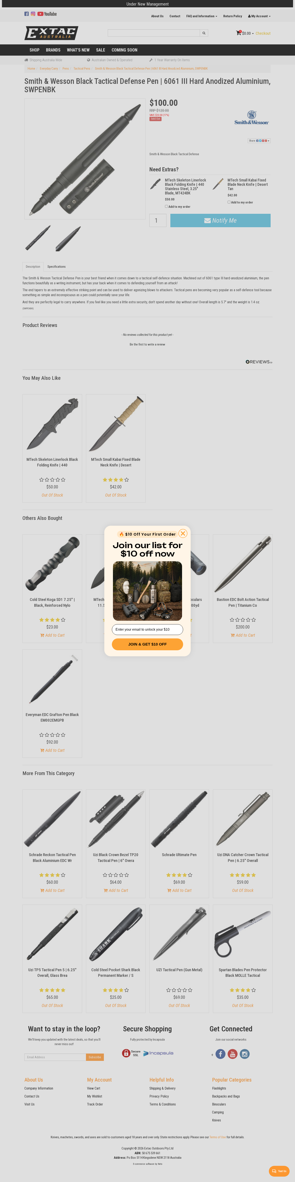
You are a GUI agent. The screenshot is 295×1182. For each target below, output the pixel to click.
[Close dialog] (183, 533)
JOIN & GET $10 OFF (147, 644)
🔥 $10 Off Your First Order (147, 534)
